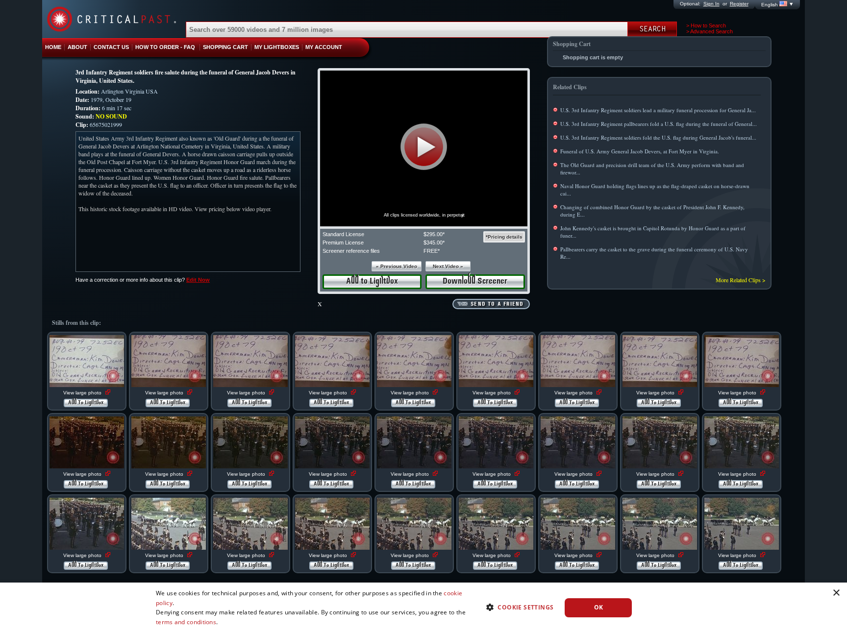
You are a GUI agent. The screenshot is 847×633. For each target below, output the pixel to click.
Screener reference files (351, 251)
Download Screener (475, 281)
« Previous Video (396, 266)
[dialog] (423, 608)
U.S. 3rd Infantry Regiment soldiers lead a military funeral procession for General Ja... (658, 110)
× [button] (836, 593)
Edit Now (198, 280)
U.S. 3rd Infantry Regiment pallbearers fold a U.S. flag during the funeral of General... (658, 123)
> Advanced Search (709, 31)
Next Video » (448, 266)
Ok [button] (598, 607)
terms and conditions (186, 622)
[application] (423, 148)
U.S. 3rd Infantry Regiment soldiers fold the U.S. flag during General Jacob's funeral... (658, 137)
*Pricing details (504, 237)
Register (739, 3)
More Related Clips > (741, 280)
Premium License (343, 242)
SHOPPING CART (225, 47)
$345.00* (434, 242)
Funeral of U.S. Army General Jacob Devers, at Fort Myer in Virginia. (639, 151)
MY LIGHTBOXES (276, 47)
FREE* (432, 251)
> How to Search (706, 25)
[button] (423, 146)
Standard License (343, 234)
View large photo (83, 392)
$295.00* (434, 234)
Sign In (711, 3)
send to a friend (497, 304)
